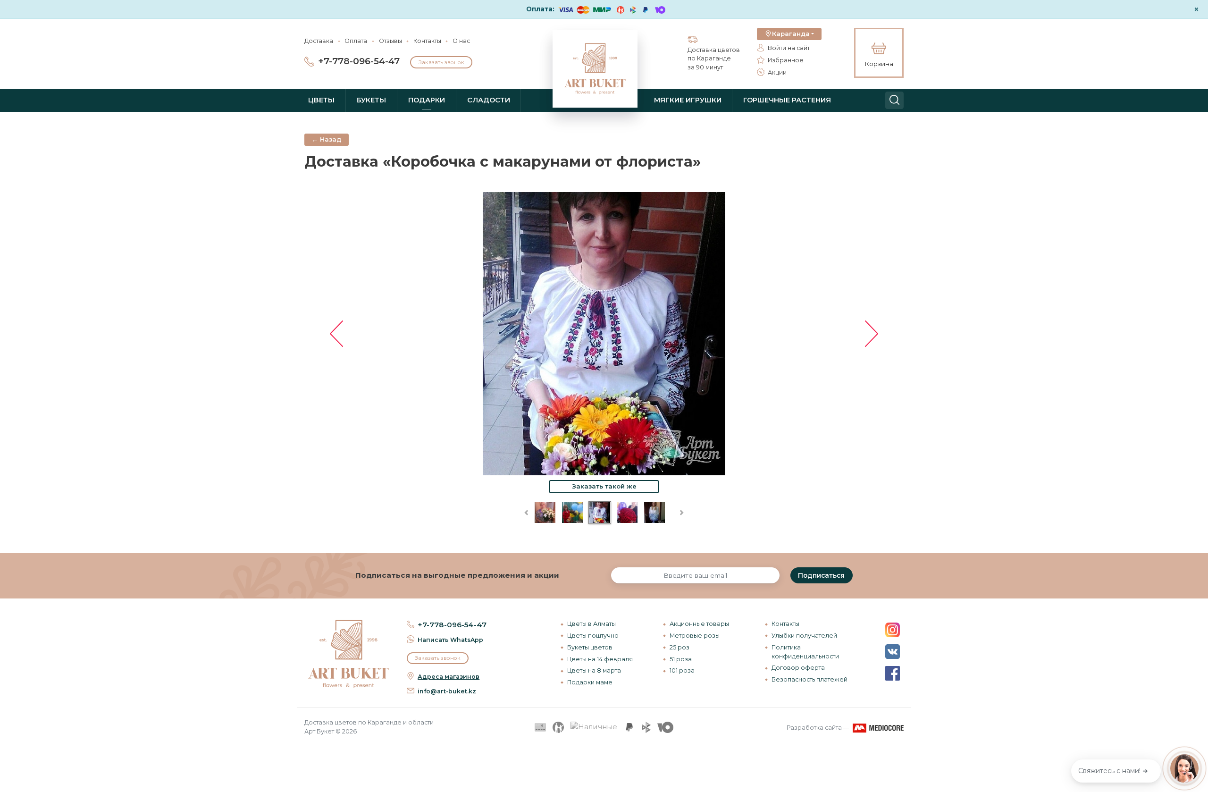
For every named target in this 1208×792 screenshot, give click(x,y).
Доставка (318, 40)
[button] (789, 34)
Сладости (488, 100)
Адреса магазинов (448, 676)
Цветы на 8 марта (594, 670)
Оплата (355, 40)
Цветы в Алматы (591, 623)
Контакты (427, 40)
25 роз (679, 647)
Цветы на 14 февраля (600, 659)
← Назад (326, 139)
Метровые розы (695, 635)
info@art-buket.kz (447, 691)
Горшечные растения (787, 100)
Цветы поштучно (593, 635)
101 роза (682, 670)
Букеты (371, 100)
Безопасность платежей (809, 679)
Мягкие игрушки (687, 100)
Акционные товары (699, 623)
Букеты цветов (589, 647)
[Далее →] (604, 333)
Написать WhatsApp (450, 639)
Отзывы (390, 40)
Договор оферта (798, 667)
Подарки (426, 100)
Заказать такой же (604, 486)
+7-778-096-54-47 (359, 61)
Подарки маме (589, 682)
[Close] (1197, 731)
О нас (461, 40)
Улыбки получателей (804, 635)
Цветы (321, 100)
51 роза (681, 659)
